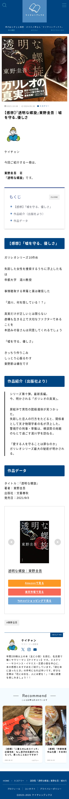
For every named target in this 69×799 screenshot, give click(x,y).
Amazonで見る (34, 583)
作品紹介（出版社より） (29, 213)
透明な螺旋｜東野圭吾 (25, 571)
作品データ (21, 220)
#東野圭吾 (12, 622)
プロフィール (13, 789)
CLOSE (54, 197)
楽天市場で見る (34, 592)
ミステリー (44, 106)
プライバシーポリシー (51, 789)
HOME (6, 781)
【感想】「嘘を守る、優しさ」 (33, 206)
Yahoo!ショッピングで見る (34, 600)
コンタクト (30, 789)
